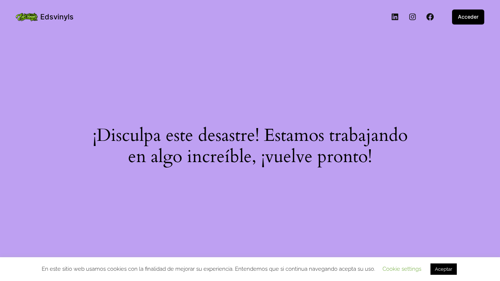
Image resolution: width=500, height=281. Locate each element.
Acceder (468, 17)
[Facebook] (430, 16)
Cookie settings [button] (402, 269)
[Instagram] (412, 16)
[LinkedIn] (395, 16)
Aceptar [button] (443, 269)
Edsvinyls (57, 16)
